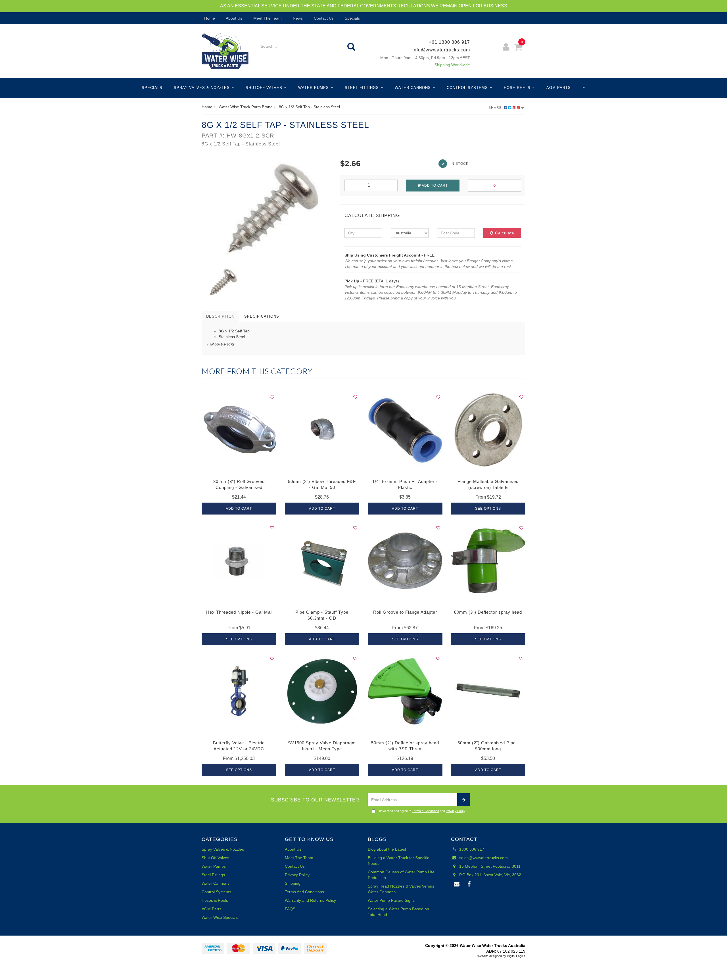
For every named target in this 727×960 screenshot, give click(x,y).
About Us (233, 18)
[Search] (351, 46)
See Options (488, 509)
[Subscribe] (463, 799)
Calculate (504, 233)
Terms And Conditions (304, 892)
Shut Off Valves (215, 857)
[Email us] (457, 884)
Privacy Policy (455, 811)
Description (220, 316)
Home (209, 18)
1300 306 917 (471, 849)
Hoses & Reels (215, 900)
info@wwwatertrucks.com (441, 49)
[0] (518, 48)
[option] (267, 210)
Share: (496, 108)
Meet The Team (267, 18)
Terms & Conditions (425, 811)
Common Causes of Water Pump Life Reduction (401, 875)
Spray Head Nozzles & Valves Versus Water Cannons (401, 889)
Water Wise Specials (220, 917)
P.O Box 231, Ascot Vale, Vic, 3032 (489, 874)
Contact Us (323, 18)
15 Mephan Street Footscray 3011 (489, 866)
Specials (352, 18)
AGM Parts (558, 88)
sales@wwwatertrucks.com (483, 857)
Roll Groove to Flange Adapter (405, 612)
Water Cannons (413, 88)
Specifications (261, 316)
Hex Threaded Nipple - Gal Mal (239, 612)
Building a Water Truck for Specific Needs (398, 860)
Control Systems (468, 88)
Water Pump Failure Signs (391, 900)
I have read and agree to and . (421, 811)
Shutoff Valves (265, 88)
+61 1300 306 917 (449, 42)
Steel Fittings (362, 88)
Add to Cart (434, 186)
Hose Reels (518, 88)
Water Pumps (314, 88)
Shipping (292, 883)
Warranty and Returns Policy (310, 900)
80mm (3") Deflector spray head (488, 612)
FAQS (290, 909)
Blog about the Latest (387, 849)
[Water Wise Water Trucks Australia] (225, 50)
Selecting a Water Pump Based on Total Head (398, 912)
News (297, 18)
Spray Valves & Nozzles (202, 88)
